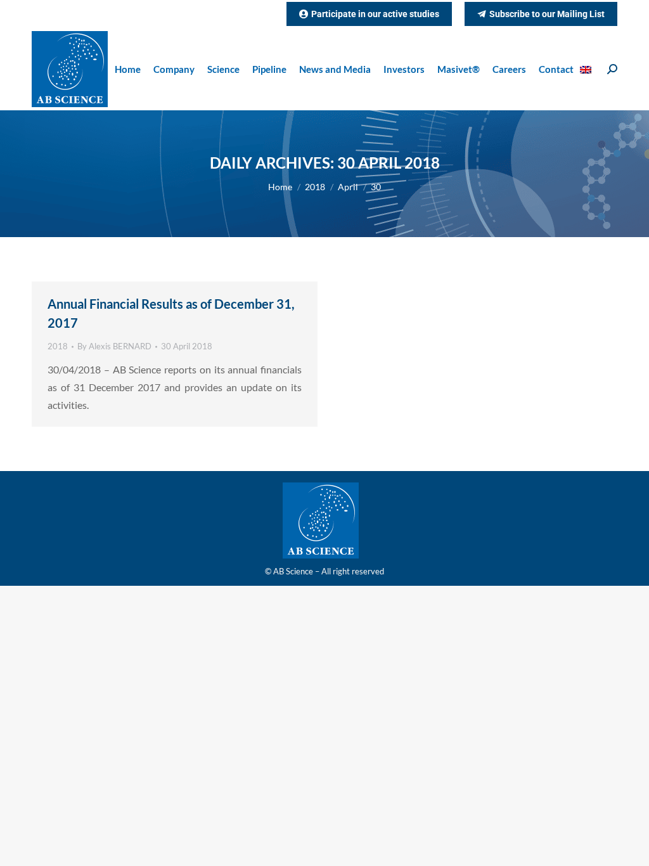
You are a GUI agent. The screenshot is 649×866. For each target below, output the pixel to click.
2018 (58, 346)
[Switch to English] (587, 69)
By (114, 346)
